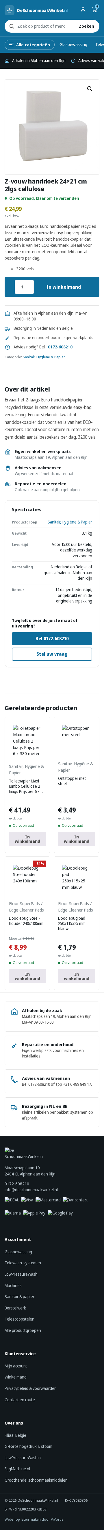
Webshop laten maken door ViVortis (34, 1519)
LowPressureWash (21, 1274)
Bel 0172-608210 (52, 638)
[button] (90, 89)
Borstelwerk (15, 1308)
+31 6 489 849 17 (77, 1084)
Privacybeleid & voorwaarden (31, 1388)
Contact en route (20, 1399)
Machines (13, 1285)
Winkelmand (16, 1377)
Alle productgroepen (23, 1330)
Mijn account (16, 1366)
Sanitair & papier (19, 1296)
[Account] (83, 10)
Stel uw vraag (52, 654)
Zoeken (86, 26)
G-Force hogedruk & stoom (28, 1446)
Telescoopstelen (19, 1319)
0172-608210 (60, 347)
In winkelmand (64, 287)
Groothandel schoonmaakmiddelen (36, 1480)
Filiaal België (15, 1435)
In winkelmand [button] (27, 839)
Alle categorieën (33, 44)
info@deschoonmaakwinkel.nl (31, 1189)
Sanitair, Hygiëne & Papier (44, 356)
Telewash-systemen (23, 1262)
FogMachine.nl (17, 1468)
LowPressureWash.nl (23, 1457)
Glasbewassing (73, 44)
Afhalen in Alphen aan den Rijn (39, 60)
